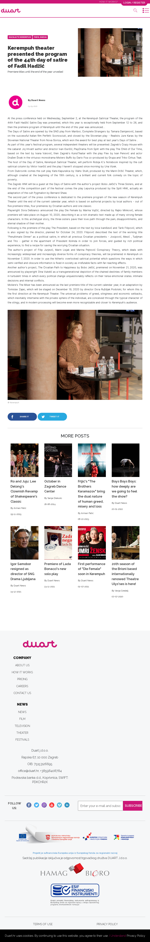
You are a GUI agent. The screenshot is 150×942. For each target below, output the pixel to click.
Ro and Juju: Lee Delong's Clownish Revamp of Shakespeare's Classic (24, 497)
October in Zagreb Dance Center (55, 492)
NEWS (22, 712)
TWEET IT (54, 417)
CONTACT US (22, 693)
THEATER (22, 732)
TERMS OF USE (43, 924)
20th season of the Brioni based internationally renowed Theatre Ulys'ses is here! (125, 580)
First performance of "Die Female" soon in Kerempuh (91, 575)
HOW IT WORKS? (108, 1)
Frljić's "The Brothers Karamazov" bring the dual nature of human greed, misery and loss (91, 500)
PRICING (22, 679)
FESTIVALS (22, 739)
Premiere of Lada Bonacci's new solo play (57, 575)
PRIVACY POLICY (107, 924)
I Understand (117, 935)
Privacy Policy (136, 935)
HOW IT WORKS (22, 672)
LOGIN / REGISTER (134, 2)
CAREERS (22, 686)
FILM (22, 718)
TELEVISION (22, 725)
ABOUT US (22, 665)
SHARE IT (24, 417)
